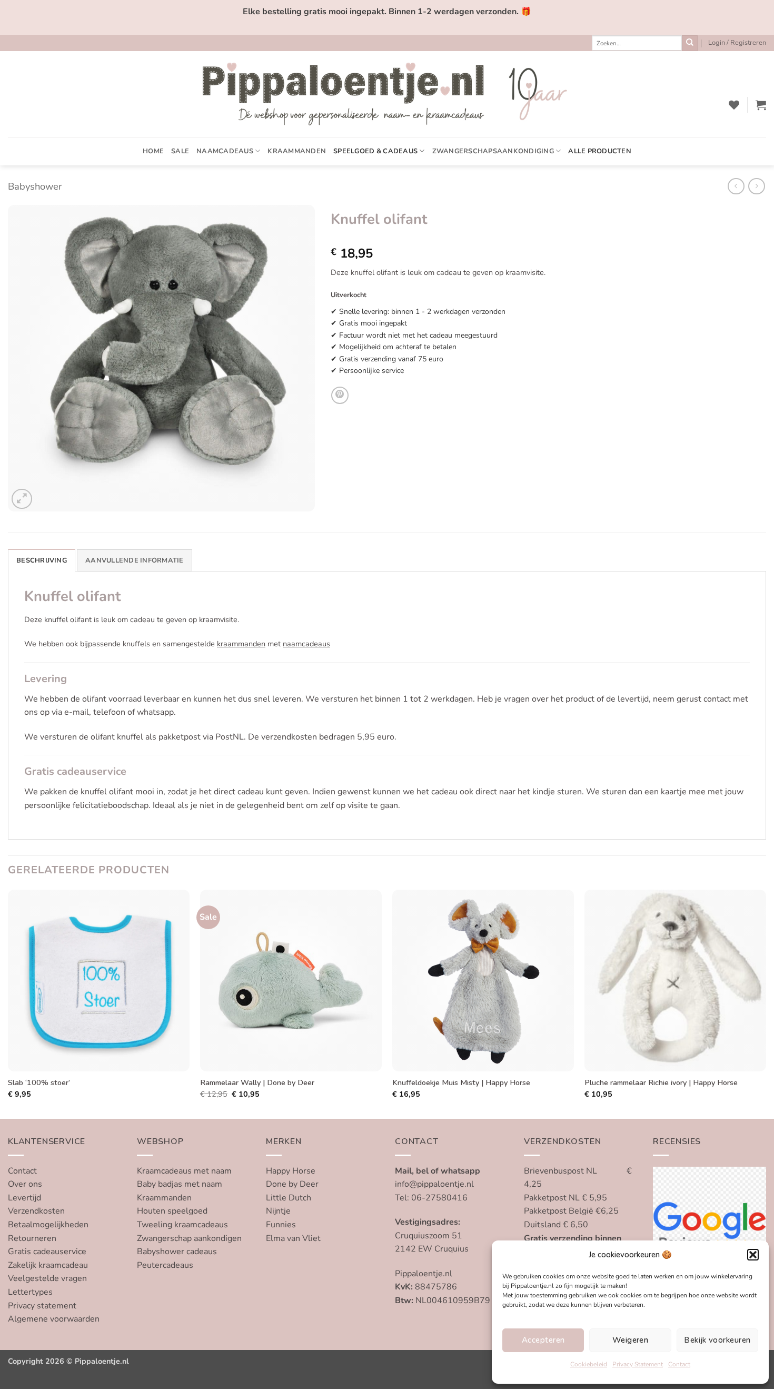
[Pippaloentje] (387, 94)
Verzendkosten (36, 1211)
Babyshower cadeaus (177, 1251)
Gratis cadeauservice (47, 1251)
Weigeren (630, 1340)
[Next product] (736, 186)
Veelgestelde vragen (47, 1278)
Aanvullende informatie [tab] (134, 560)
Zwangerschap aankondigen (189, 1238)
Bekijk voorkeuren (717, 1340)
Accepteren (543, 1340)
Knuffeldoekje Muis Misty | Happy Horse (461, 1083)
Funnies (281, 1224)
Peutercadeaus (165, 1265)
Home (153, 151)
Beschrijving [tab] (41, 560)
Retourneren (32, 1238)
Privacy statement (42, 1306)
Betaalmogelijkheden (48, 1224)
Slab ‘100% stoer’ (39, 1083)
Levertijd (24, 1198)
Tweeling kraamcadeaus (182, 1224)
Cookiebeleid (588, 1364)
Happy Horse (290, 1171)
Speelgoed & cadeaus (375, 151)
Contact (679, 1364)
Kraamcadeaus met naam (184, 1171)
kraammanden (241, 643)
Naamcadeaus (224, 151)
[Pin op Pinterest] (340, 395)
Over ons (25, 1184)
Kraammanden (296, 151)
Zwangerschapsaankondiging (493, 151)
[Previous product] (756, 186)
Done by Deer (292, 1184)
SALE (180, 151)
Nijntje (278, 1211)
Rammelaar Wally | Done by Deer (257, 1083)
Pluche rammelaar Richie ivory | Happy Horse (661, 1083)
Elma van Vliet (293, 1238)
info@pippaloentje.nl (434, 1184)
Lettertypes (30, 1292)
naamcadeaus (306, 643)
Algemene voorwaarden (54, 1319)
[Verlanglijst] (734, 104)
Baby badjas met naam (179, 1184)
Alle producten (599, 151)
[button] (753, 1254)
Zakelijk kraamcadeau (48, 1265)
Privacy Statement (637, 1364)
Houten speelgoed (172, 1211)
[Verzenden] (690, 43)
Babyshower (35, 186)
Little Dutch (288, 1198)
